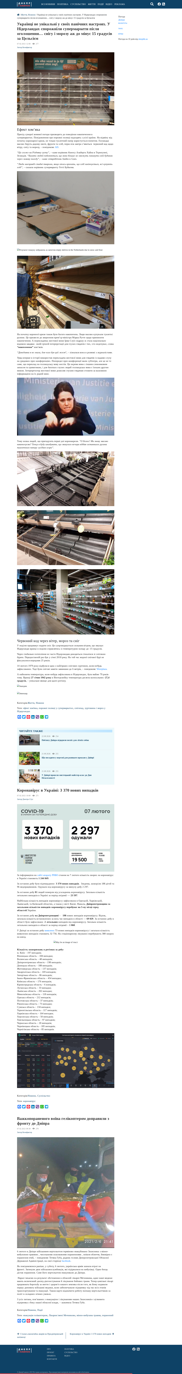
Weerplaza (102, 669)
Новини (31, 15)
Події (101, 4)
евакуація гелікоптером (35, 1315)
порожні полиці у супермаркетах (56, 708)
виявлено (49, 930)
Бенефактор (27, 47)
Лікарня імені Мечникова (62, 1315)
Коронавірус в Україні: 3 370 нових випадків (91, 1334)
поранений (107, 1315)
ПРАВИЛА (51, 1356)
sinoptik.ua (143, 39)
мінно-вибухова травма (89, 1315)
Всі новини (48, 4)
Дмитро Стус (28, 799)
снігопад (78, 708)
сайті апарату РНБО (47, 875)
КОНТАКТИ (52, 1359)
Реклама (119, 4)
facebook (66, 1261)
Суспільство (78, 4)
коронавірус (29, 1101)
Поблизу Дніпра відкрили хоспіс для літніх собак (65, 740)
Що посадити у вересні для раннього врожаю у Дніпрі (68, 758)
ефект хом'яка (30, 708)
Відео (109, 4)
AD (56, 147)
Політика (62, 4)
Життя (91, 4)
